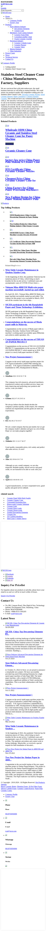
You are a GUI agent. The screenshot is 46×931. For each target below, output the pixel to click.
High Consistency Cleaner (23, 96)
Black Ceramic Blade (8, 786)
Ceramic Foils (12, 506)
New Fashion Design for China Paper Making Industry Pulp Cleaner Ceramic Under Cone (22, 199)
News (7, 55)
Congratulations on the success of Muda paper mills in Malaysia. (23, 323)
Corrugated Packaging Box (16, 502)
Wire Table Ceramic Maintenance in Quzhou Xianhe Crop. (21, 271)
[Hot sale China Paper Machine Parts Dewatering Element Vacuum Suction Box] (11, 256)
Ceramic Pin (11, 514)
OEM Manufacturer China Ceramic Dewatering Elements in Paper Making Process (24, 217)
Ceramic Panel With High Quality (19, 498)
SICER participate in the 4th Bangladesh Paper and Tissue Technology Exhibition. (24, 305)
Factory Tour (14, 23)
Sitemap (4, 784)
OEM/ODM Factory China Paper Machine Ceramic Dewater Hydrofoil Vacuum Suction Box (23, 235)
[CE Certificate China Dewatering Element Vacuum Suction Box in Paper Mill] (11, 238)
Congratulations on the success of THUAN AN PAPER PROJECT (24, 340)
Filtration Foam (22, 786)
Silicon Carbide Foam (8, 789)
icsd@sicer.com (6, 4)
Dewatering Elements (21, 29)
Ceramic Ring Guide (14, 508)
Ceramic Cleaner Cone (18, 150)
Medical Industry (16, 49)
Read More (10, 144)
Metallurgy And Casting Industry (21, 33)
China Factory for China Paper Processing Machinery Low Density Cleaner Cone (22, 189)
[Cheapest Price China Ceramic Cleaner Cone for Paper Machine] (7, 175)
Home (7, 16)
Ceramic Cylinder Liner (22, 43)
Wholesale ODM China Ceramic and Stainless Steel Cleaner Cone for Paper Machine (21, 134)
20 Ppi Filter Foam (35, 786)
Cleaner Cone (19, 31)
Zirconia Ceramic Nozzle (31, 94)
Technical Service (11, 57)
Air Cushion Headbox (15, 516)
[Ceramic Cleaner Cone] (7, 148)
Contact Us (9, 59)
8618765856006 (11, 814)
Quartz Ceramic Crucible (23, 39)
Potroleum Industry (16, 41)
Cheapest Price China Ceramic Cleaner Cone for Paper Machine (20, 180)
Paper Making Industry (18, 27)
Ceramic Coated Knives (25, 789)
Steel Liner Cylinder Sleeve (16, 519)
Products (8, 25)
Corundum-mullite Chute (23, 37)
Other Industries (15, 51)
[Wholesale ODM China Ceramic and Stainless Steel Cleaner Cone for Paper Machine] (7, 126)
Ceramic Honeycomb (14, 510)
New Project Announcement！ (19, 357)
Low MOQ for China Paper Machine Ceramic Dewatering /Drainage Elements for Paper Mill (25, 252)
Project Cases (10, 53)
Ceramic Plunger (20, 45)
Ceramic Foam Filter (21, 35)
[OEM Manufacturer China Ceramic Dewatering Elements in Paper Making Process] (11, 212)
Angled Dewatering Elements (17, 512)
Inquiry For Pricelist (8, 596)
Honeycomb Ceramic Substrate (18, 504)
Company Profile (16, 20)
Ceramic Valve (19, 47)
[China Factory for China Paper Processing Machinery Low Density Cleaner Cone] (7, 185)
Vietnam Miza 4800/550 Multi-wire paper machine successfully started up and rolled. (24, 288)
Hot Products (40, 782)
